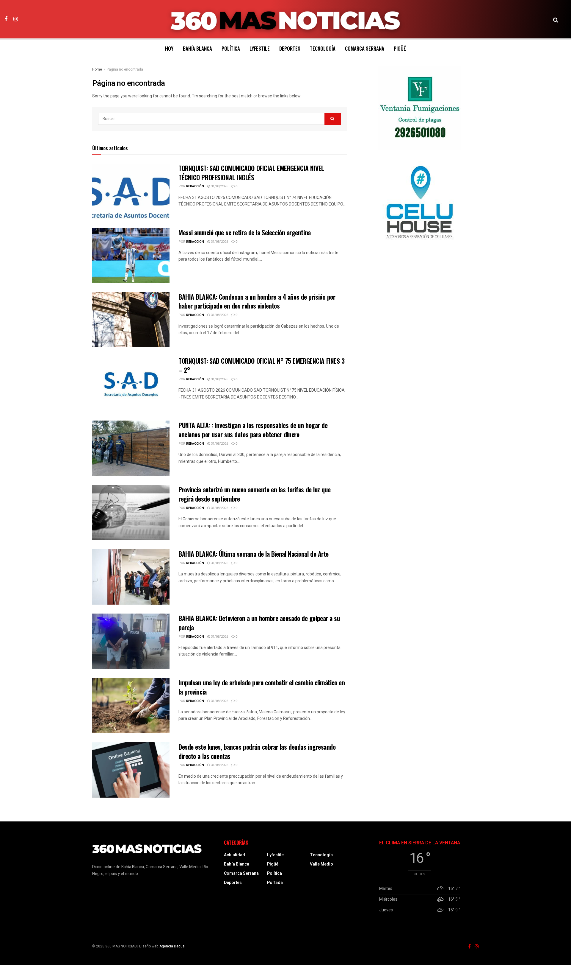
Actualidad (234, 855)
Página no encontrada (125, 69)
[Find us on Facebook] (5, 19)
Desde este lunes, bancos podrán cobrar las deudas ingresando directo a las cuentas (257, 751)
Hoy (169, 48)
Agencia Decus (172, 946)
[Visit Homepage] (285, 19)
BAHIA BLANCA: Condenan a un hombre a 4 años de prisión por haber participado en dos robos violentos (256, 301)
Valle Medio (321, 864)
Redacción (195, 186)
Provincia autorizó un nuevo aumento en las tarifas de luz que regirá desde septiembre (254, 494)
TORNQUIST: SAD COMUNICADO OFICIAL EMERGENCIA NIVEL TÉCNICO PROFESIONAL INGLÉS (251, 172)
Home (97, 69)
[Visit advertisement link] (419, 108)
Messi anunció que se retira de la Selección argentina (244, 232)
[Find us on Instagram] (15, 19)
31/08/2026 (219, 186)
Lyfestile (260, 48)
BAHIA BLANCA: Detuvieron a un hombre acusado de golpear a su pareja (259, 622)
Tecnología (322, 48)
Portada (275, 883)
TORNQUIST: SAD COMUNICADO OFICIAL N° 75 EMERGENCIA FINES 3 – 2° (261, 365)
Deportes (289, 48)
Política (231, 48)
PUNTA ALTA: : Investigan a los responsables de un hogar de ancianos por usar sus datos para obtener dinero (252, 429)
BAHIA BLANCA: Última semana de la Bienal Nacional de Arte (253, 553)
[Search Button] (555, 19)
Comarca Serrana (364, 48)
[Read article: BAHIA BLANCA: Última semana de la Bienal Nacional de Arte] (131, 577)
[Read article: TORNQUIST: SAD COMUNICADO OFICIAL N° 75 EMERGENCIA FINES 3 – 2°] (131, 384)
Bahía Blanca (197, 48)
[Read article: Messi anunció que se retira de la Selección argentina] (131, 255)
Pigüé (400, 48)
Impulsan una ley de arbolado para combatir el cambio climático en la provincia (261, 687)
